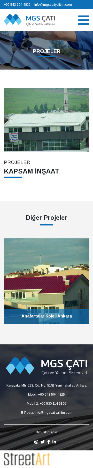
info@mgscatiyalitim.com (53, 4)
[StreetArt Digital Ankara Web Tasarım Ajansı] (27, 459)
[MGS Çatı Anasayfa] (29, 19)
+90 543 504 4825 (17, 4)
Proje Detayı (46, 323)
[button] (10, 120)
